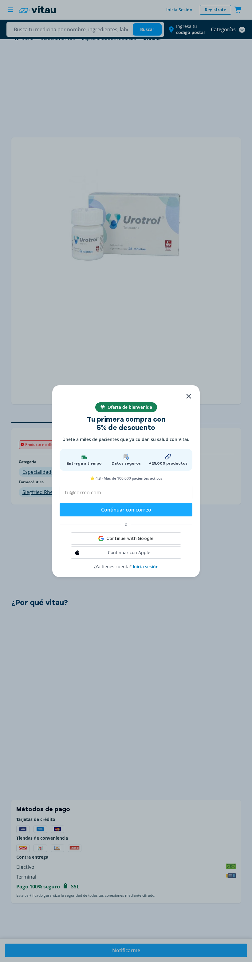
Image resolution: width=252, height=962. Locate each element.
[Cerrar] (189, 396)
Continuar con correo (126, 509)
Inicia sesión (146, 566)
